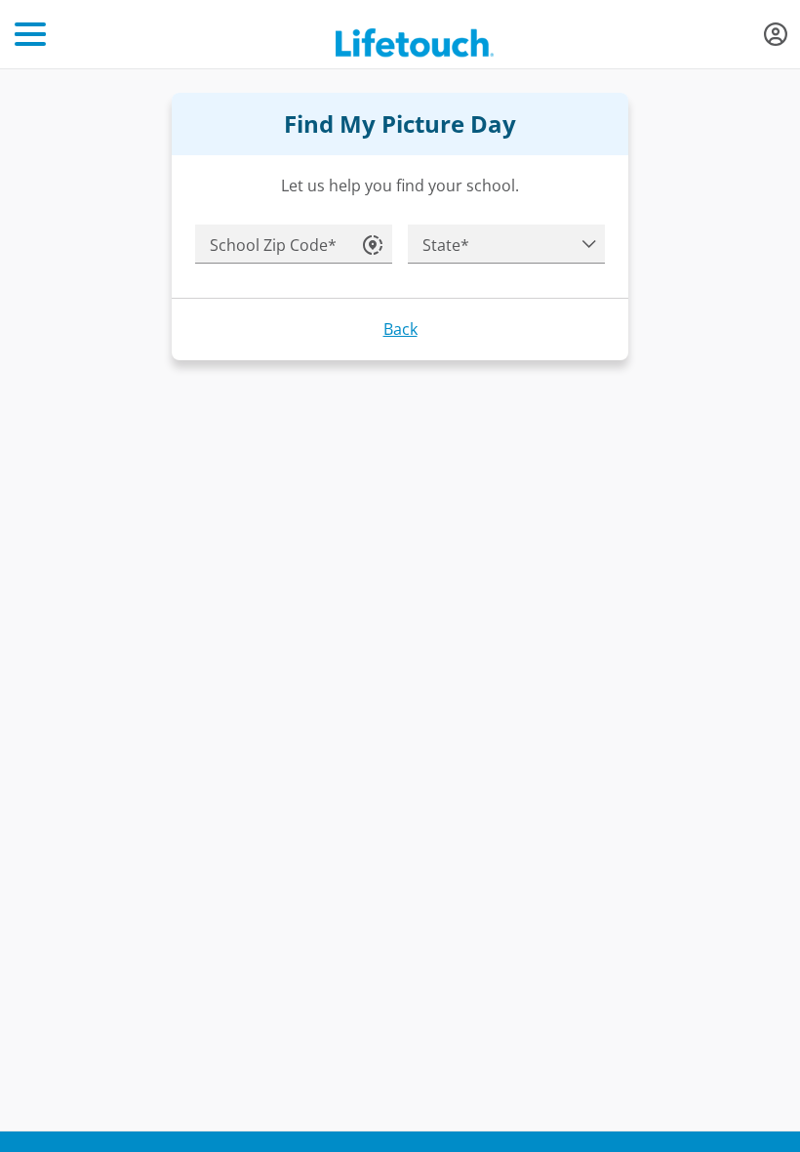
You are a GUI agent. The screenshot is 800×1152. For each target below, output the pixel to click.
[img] (775, 34)
